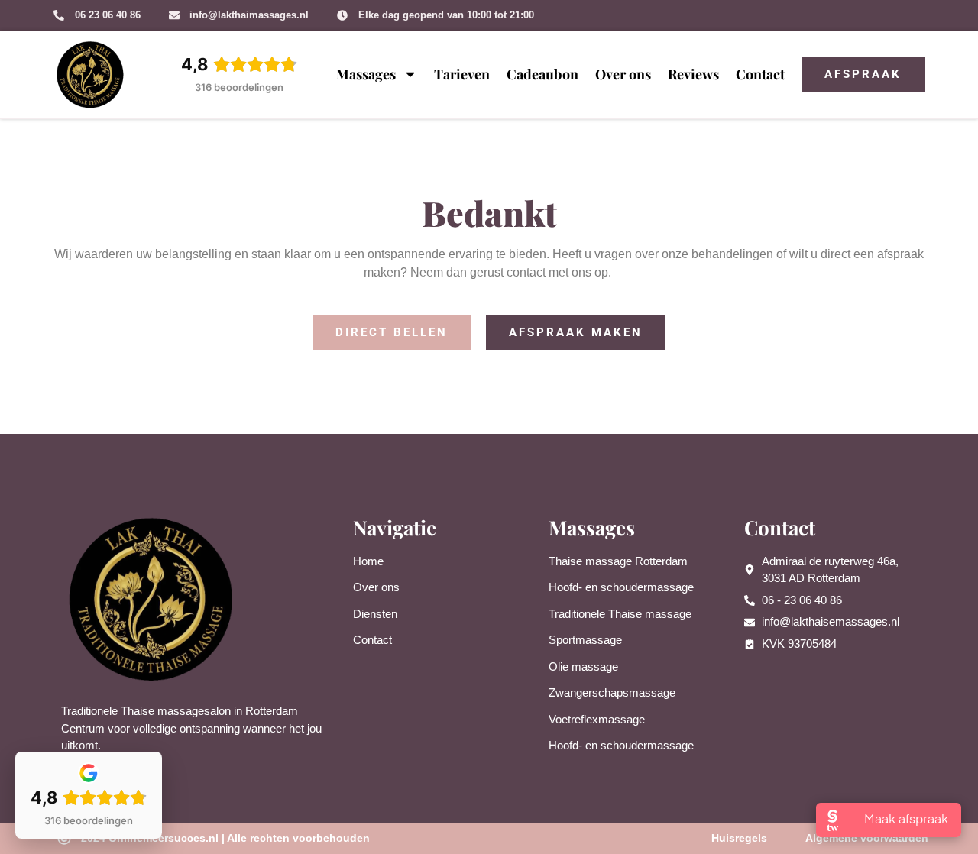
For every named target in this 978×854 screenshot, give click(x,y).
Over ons (623, 74)
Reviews (693, 74)
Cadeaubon (542, 74)
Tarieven (462, 74)
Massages (366, 74)
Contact (760, 74)
